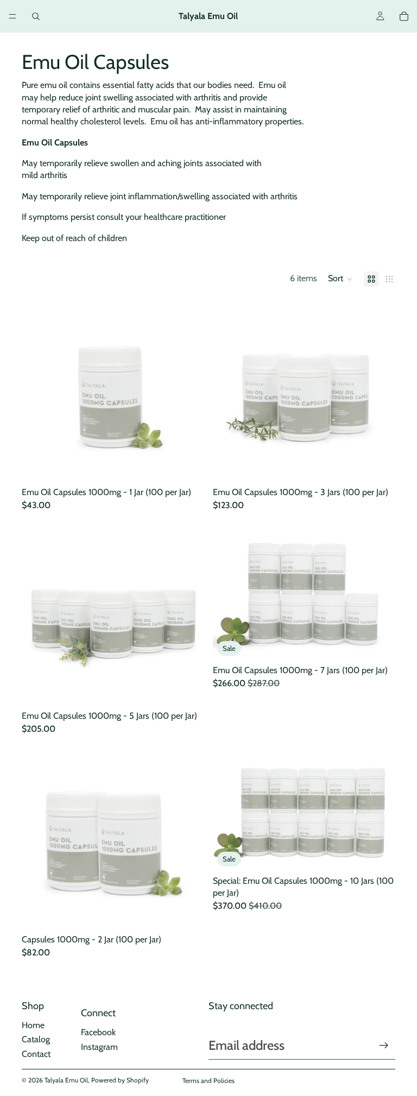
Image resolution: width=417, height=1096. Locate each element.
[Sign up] (383, 1045)
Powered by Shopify (120, 1080)
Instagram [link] (99, 1047)
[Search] (36, 16)
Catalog (36, 1039)
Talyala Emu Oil (66, 1080)
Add (196, 465)
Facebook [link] (98, 1032)
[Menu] (12, 16)
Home (33, 1025)
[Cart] (404, 16)
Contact (36, 1054)
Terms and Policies (208, 1080)
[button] (340, 279)
